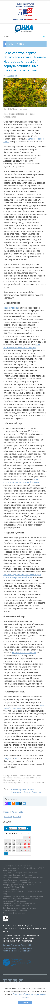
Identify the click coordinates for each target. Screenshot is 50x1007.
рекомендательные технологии (15, 910)
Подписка (15, 945)
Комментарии (9, 941)
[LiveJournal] (20, 803)
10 (6, 844)
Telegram (7, 758)
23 (29, 847)
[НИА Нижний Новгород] (24, 32)
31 (6, 854)
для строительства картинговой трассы (21, 481)
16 (29, 844)
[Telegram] (24, 803)
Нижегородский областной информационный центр (23, 877)
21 (21, 847)
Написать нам (25, 948)
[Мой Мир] (17, 803)
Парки (26, 792)
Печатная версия (10, 948)
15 (25, 844)
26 (14, 850)
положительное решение (24, 652)
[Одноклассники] (13, 803)
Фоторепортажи (10, 935)
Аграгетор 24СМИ (12, 816)
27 (18, 850)
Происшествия (32, 928)
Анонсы (6, 938)
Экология (36, 792)
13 (18, 844)
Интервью (29, 938)
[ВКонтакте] (9, 803)
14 (21, 844)
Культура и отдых (10, 928)
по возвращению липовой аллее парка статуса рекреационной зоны (22, 576)
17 (6, 847)
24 (6, 850)
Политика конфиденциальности (15, 913)
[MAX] (6, 803)
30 (29, 850)
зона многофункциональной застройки (21, 346)
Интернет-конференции (28, 935)
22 (25, 847)
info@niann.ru (13, 889)
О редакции (25, 950)
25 (10, 850)
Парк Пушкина (10, 307)
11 (10, 844)
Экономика (18, 925)
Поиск (23, 945)
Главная (6, 812)
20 (18, 847)
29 (25, 850)
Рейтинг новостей (24, 941)
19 (14, 847)
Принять (25, 1003)
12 (14, 844)
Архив (14, 812)
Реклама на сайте (11, 950)
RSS (29, 945)
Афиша (43, 928)
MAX (16, 758)
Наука (5, 931)
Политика (7, 925)
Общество (28, 925)
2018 (21, 812)
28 (21, 850)
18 (10, 847)
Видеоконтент (17, 938)
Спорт (22, 928)
